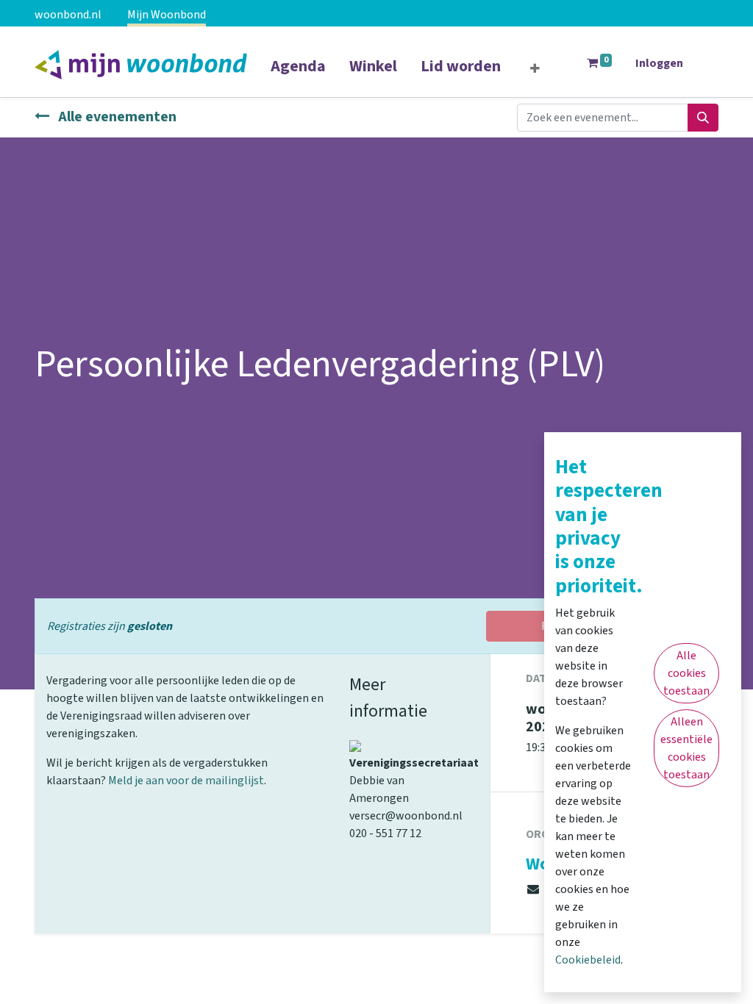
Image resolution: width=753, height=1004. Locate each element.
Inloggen (659, 63)
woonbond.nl (68, 15)
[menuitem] (298, 75)
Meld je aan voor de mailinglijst (186, 780)
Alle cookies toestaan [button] (686, 673)
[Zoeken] (703, 118)
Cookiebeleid (588, 960)
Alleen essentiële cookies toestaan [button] (686, 748)
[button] (535, 69)
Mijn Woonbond (166, 15)
